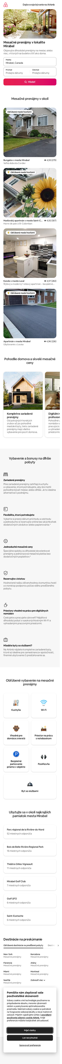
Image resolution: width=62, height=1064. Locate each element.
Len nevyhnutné (29, 1038)
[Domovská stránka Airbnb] (5, 4)
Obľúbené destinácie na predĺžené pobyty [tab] (23, 945)
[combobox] (30, 63)
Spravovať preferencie (30, 1045)
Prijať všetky (30, 1030)
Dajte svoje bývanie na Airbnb (39, 4)
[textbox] (17, 73)
